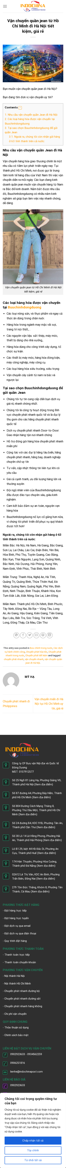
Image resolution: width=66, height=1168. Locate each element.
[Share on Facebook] (23, 635)
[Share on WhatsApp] (16, 635)
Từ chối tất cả (33, 1160)
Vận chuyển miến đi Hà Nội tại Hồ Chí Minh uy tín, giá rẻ (48, 703)
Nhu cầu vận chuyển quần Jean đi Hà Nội (31, 114)
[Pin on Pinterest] (43, 635)
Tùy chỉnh (33, 1150)
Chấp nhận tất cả (33, 1140)
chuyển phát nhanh (14, 659)
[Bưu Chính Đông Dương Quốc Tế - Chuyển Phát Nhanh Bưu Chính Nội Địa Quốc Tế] (33, 6)
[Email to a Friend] (36, 635)
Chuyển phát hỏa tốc (36, 651)
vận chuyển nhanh (34, 659)
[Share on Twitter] (30, 635)
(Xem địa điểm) (43, 784)
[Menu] (5, 6)
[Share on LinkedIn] (50, 635)
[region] (33, 1130)
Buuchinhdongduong (24, 307)
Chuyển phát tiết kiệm (36, 655)
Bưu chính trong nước (41, 648)
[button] (20, 107)
